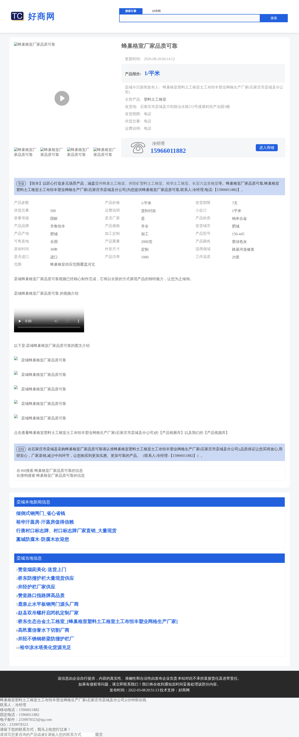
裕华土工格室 (177, 183)
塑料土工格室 (155, 99)
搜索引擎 (130, 11)
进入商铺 (266, 148)
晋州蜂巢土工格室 (110, 183)
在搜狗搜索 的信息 (51, 475)
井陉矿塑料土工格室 (145, 183)
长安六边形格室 (205, 183)
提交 (99, 734)
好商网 (41, 16)
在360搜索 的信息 (50, 471)
